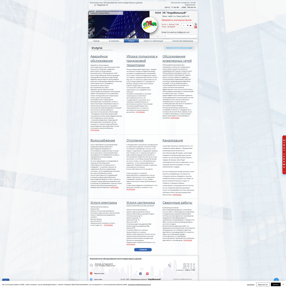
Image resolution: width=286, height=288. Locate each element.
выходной (171, 27)
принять (276, 284)
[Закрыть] (283, 284)
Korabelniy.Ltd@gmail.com (178, 32)
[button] (118, 24)
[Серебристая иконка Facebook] (196, 24)
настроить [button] (250, 284)
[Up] (276, 280)
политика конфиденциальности (139, 284)
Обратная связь (99, 273)
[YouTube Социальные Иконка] (196, 27)
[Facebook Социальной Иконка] (140, 274)
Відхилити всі (263, 284)
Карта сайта (98, 279)
